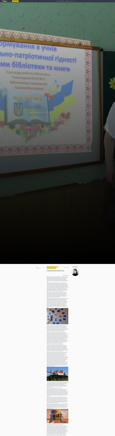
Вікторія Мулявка (39, 268)
